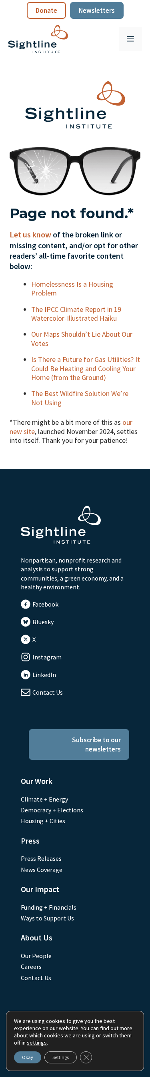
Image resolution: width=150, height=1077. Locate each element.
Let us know (30, 234)
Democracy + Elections (52, 810)
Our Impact (40, 889)
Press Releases (41, 858)
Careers (31, 966)
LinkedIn (44, 675)
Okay (27, 1057)
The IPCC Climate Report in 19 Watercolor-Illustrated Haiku (76, 314)
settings (37, 1042)
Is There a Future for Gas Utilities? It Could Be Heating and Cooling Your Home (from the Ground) (85, 368)
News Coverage (41, 870)
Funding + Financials (48, 907)
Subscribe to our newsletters (96, 744)
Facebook (45, 604)
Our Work (36, 781)
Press (30, 841)
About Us (36, 937)
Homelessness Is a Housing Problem (72, 288)
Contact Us (47, 692)
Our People (36, 956)
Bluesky (43, 622)
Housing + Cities (43, 821)
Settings (60, 1057)
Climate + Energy (44, 799)
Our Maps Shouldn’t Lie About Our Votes (81, 339)
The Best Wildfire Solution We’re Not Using (79, 398)
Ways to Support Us (47, 918)
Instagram (47, 657)
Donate (46, 10)
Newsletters (97, 10)
